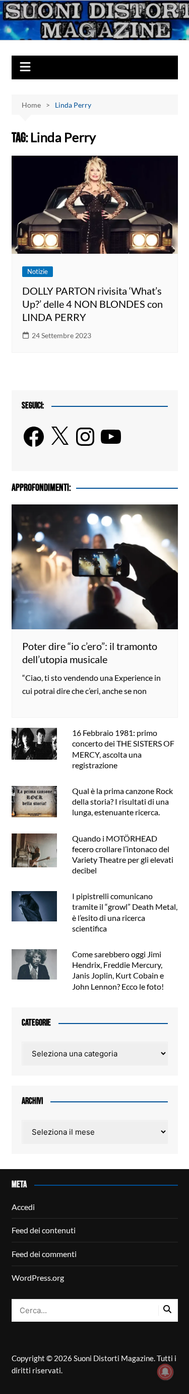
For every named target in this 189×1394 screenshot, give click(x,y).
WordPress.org (38, 1277)
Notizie (37, 271)
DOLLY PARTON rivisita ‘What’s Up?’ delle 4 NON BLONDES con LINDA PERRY (92, 304)
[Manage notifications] (165, 1372)
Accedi (23, 1207)
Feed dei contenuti (44, 1230)
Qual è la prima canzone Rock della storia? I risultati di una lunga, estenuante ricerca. (122, 801)
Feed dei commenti (44, 1254)
